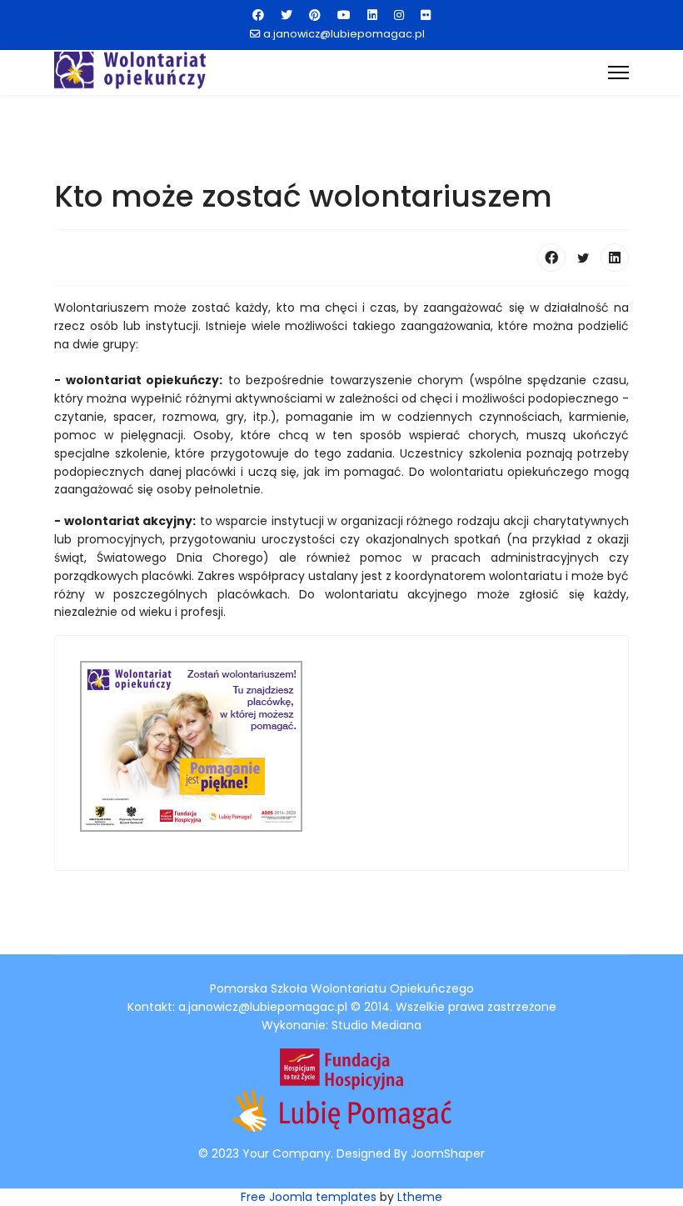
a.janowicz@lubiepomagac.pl (344, 34)
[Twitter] (286, 15)
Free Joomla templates (308, 1196)
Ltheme (419, 1196)
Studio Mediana (376, 1025)
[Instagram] (399, 15)
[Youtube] (344, 15)
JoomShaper (448, 1153)
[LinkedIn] (615, 257)
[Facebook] (258, 15)
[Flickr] (426, 15)
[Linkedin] (372, 15)
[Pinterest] (315, 15)
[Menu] (618, 72)
